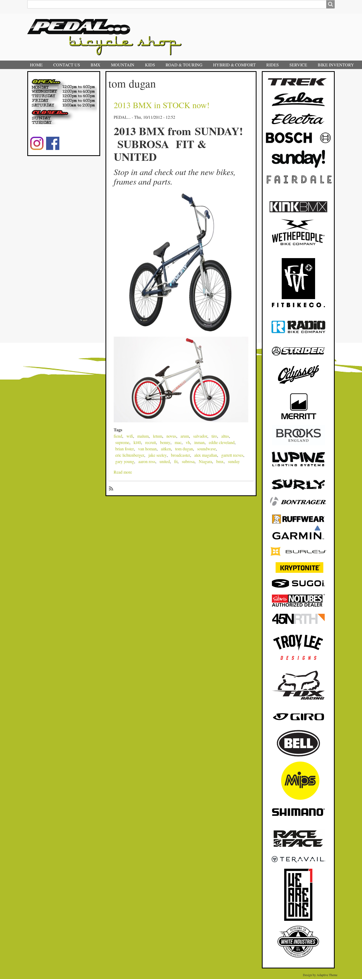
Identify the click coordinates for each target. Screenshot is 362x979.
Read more (123, 472)
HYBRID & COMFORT (234, 64)
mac (178, 442)
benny (165, 442)
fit (176, 461)
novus (171, 436)
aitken (166, 448)
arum (184, 436)
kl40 (137, 442)
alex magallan (205, 455)
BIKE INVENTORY (336, 64)
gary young (124, 461)
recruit (150, 442)
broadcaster (180, 455)
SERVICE (298, 64)
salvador (200, 436)
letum (157, 436)
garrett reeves (232, 455)
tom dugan (184, 448)
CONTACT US (66, 64)
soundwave (206, 448)
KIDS (150, 64)
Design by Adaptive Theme (320, 975)
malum (143, 436)
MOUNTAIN (122, 64)
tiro (214, 436)
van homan (147, 448)
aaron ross (146, 461)
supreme (122, 442)
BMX (95, 64)
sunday (234, 461)
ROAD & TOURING (184, 64)
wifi (129, 436)
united (165, 461)
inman (199, 442)
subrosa (188, 461)
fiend (118, 436)
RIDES (272, 64)
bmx (220, 461)
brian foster (124, 448)
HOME (36, 64)
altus (225, 436)
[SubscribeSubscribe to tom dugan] (110, 488)
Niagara (205, 461)
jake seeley (157, 455)
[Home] (106, 37)
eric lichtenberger (129, 455)
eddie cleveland (222, 442)
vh (188, 442)
